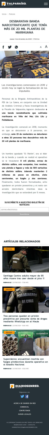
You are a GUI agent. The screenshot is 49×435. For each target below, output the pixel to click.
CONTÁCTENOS (24, 410)
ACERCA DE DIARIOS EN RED (25, 403)
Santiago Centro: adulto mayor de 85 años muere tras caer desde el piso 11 (23, 277)
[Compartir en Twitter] (10, 48)
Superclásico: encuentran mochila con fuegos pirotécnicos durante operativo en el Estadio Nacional (25, 361)
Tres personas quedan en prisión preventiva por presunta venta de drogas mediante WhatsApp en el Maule (25, 318)
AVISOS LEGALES (24, 414)
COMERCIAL (24, 407)
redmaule (7, 282)
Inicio (4, 14)
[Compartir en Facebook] (3, 48)
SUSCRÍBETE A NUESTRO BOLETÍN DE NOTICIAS (25, 203)
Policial (12, 14)
